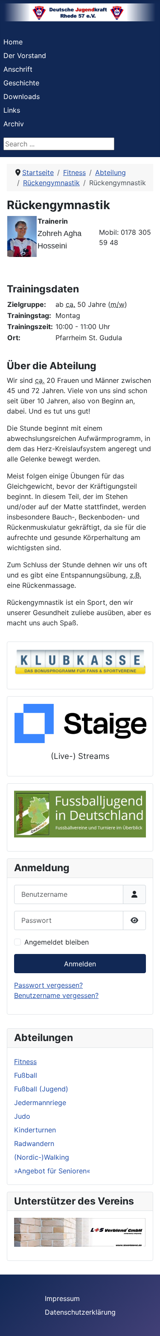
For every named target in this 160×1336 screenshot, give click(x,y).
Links (11, 110)
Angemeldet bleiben (56, 942)
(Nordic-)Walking (41, 1157)
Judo (22, 1116)
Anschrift (17, 69)
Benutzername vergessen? (56, 995)
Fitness (25, 1061)
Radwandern (34, 1143)
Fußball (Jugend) (41, 1089)
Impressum (62, 1298)
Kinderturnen (35, 1130)
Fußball (25, 1075)
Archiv (13, 124)
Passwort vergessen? (48, 985)
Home (13, 42)
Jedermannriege (40, 1102)
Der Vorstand (24, 55)
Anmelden (80, 964)
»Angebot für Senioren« (52, 1171)
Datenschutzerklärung (80, 1312)
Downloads (21, 96)
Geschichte (21, 83)
